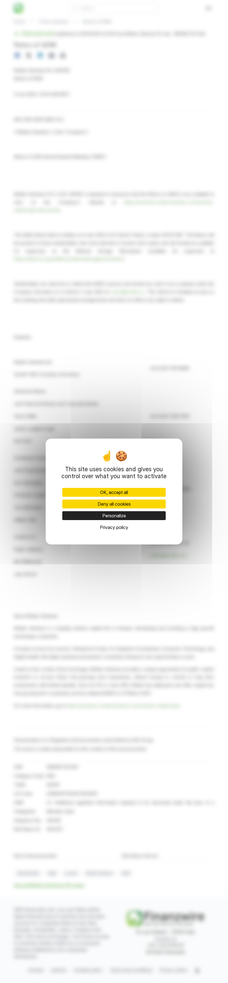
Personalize (114, 515)
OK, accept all (114, 492)
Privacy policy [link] (114, 527)
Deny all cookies (114, 504)
